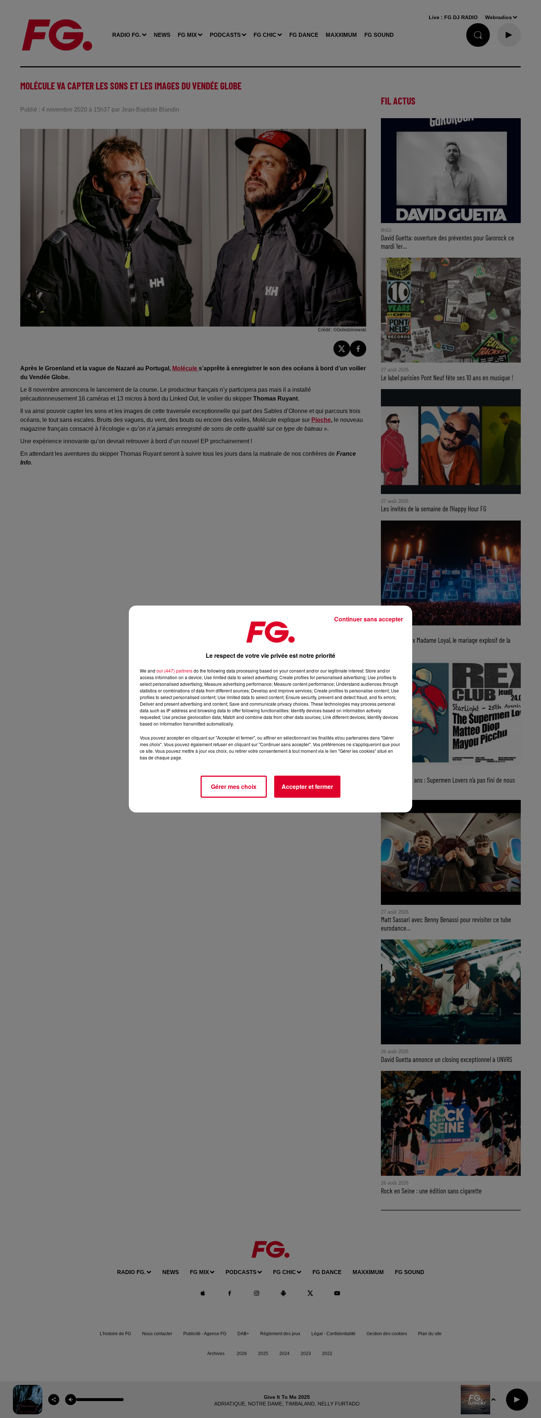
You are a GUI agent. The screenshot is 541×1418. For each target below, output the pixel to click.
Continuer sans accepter (368, 619)
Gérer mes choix (234, 786)
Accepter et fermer (307, 786)
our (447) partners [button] (174, 670)
